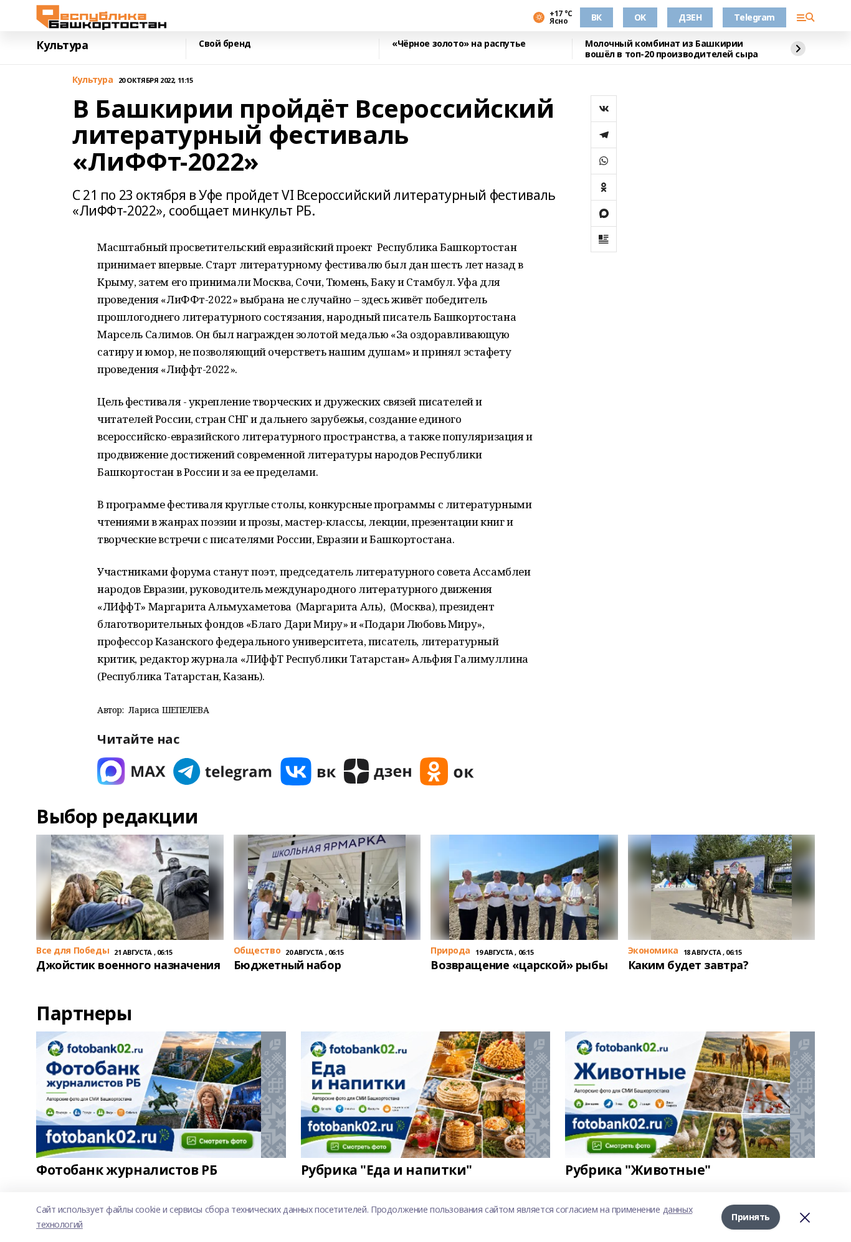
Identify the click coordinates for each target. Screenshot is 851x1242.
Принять (750, 1217)
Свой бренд (225, 44)
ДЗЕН (689, 17)
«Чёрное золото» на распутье (459, 44)
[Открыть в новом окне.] (131, 771)
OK (640, 17)
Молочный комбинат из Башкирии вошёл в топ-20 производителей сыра (671, 49)
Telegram (754, 17)
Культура (62, 45)
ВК (596, 17)
